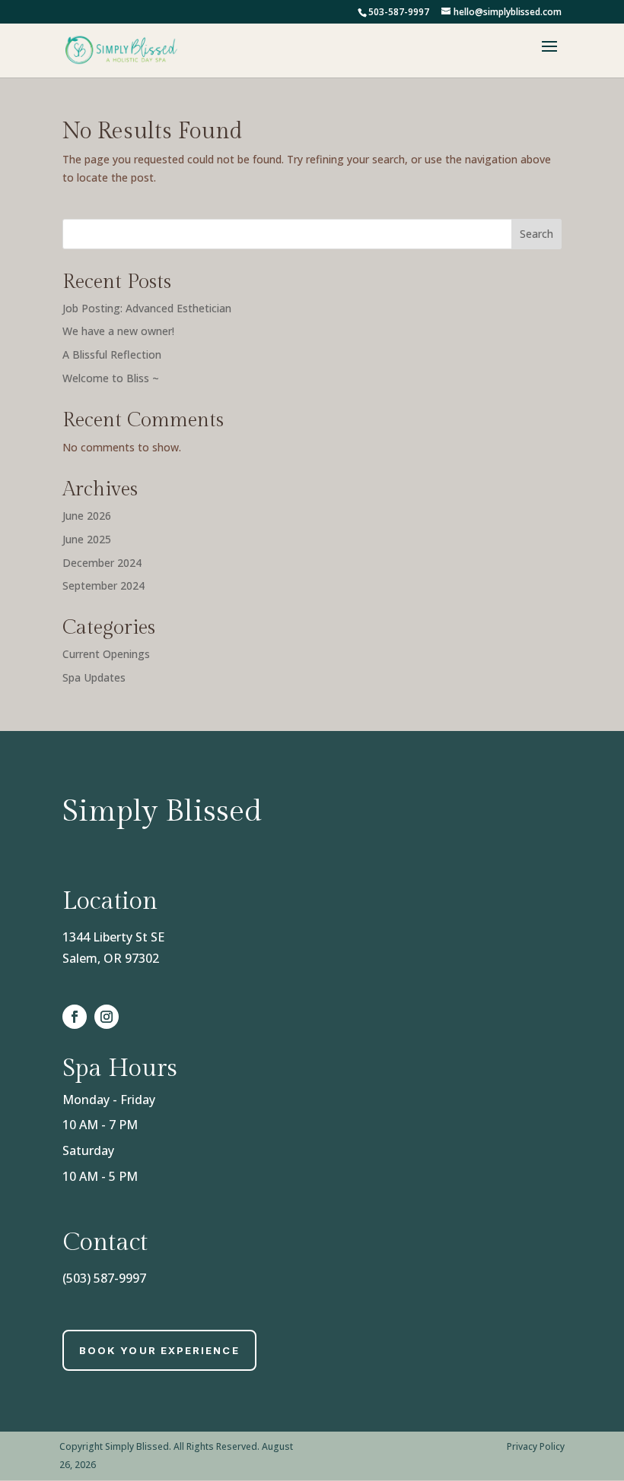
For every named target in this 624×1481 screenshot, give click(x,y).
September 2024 (103, 585)
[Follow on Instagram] (106, 1017)
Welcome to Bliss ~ (110, 378)
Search (536, 233)
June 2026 (86, 515)
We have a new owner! (118, 331)
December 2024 (102, 562)
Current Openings (106, 654)
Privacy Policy (536, 1446)
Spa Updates (94, 677)
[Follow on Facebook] (74, 1017)
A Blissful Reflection (111, 354)
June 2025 (86, 539)
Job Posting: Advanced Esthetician (146, 308)
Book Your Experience (159, 1350)
